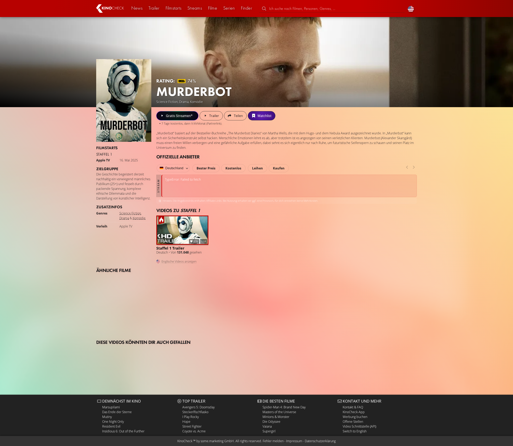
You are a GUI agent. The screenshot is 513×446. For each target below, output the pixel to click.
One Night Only (113, 422)
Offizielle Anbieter (178, 157)
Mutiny (107, 417)
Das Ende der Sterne (117, 412)
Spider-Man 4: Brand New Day (284, 407)
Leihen (257, 168)
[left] (407, 167)
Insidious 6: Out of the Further (123, 431)
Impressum (294, 441)
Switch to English (355, 431)
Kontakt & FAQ (353, 407)
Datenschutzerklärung (320, 441)
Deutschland (174, 168)
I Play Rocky (190, 417)
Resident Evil (111, 426)
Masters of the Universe (279, 412)
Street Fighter (192, 426)
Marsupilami (111, 407)
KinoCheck (184, 441)
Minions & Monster (276, 417)
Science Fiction (130, 213)
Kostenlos (233, 168)
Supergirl (269, 431)
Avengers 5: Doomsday (198, 407)
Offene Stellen (353, 422)
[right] (414, 167)
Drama (124, 218)
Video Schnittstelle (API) (359, 426)
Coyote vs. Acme (194, 431)
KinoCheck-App (354, 412)
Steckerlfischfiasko (195, 412)
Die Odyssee (271, 422)
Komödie (139, 218)
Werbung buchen (355, 417)
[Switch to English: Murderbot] (411, 8)
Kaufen (279, 168)
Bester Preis (206, 168)
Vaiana (267, 426)
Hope (186, 422)
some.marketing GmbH (217, 441)
